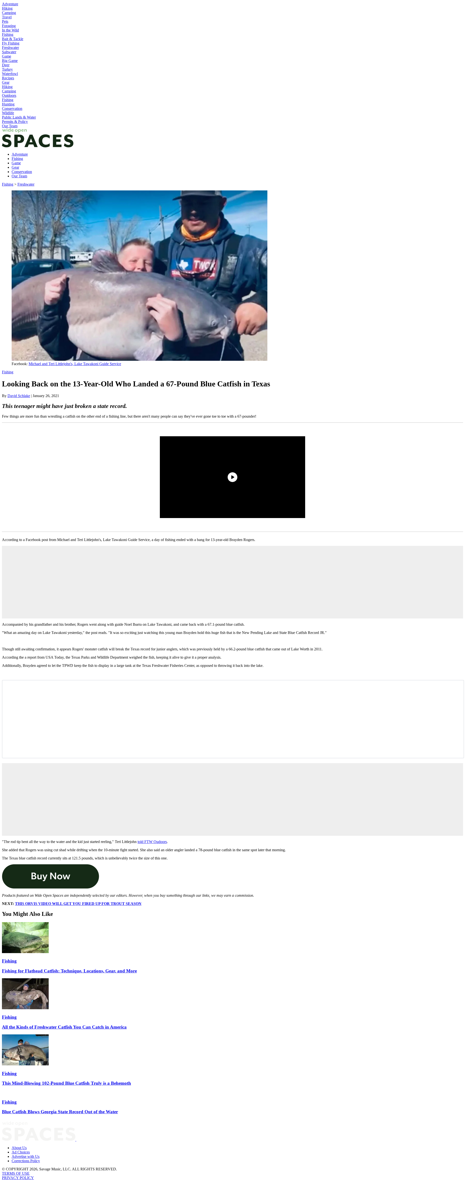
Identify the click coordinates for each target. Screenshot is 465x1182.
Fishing (7, 34)
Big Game (10, 61)
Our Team (9, 126)
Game (6, 56)
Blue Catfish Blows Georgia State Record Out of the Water (60, 1111)
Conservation (12, 108)
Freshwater (10, 47)
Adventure (10, 4)
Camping (9, 13)
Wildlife (8, 113)
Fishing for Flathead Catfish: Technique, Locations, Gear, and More (69, 970)
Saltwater (9, 52)
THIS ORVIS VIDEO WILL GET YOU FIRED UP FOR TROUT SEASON (78, 904)
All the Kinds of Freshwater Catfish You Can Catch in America (64, 1027)
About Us (19, 1148)
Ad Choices (21, 1152)
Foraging (9, 26)
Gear (5, 82)
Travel (7, 17)
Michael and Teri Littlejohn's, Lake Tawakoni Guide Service (75, 364)
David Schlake (19, 396)
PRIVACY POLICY (18, 1178)
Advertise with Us (25, 1156)
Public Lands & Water (19, 117)
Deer (5, 65)
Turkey (7, 69)
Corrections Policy (26, 1161)
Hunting (8, 104)
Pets (5, 21)
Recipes (8, 78)
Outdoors (9, 95)
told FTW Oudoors (152, 842)
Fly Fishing (10, 43)
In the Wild (10, 30)
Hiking (7, 8)
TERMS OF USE (16, 1173)
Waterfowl (10, 74)
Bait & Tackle (12, 39)
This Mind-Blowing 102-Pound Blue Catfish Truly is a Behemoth (66, 1083)
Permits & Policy (15, 122)
